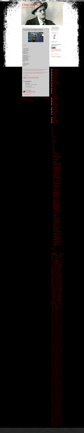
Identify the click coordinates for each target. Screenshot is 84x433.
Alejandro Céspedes (55, 120)
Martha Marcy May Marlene (54, 385)
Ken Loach (58, 376)
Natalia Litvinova (53, 303)
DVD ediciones (58, 354)
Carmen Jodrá (59, 348)
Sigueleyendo (59, 408)
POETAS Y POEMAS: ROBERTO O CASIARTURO (57, 217)
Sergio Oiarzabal (54, 407)
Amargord (52, 340)
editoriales (60, 332)
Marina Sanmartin (59, 384)
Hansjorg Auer (55, 365)
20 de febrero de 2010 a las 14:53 (30, 87)
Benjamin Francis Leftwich (54, 346)
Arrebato (55, 343)
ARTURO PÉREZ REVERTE (57, 211)
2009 (53, 248)
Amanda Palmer (53, 339)
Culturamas (53, 354)
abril (53, 147)
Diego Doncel (59, 356)
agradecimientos (54, 422)
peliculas (57, 261)
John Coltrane (60, 371)
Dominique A (57, 357)
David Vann (55, 356)
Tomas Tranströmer (54, 288)
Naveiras (59, 263)
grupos (54, 268)
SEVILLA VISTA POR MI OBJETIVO (56, 213)
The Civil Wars (57, 413)
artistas (60, 277)
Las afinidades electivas (54, 379)
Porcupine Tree (59, 397)
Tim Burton (58, 415)
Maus (60, 385)
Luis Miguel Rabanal (55, 82)
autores (61, 262)
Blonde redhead (53, 347)
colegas (56, 260)
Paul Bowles (59, 327)
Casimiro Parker (53, 311)
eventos (53, 259)
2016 (53, 128)
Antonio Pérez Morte (53, 342)
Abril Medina (53, 335)
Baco (56, 275)
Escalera (59, 276)
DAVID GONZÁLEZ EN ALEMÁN (56, 215)
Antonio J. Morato (58, 341)
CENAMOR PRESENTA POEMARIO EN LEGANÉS (57, 233)
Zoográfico (58, 421)
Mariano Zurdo (54, 119)
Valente (52, 283)
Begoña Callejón (56, 310)
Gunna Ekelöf (59, 364)
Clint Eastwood (58, 311)
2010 (53, 135)
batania (53, 284)
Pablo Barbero (53, 392)
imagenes (52, 274)
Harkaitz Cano (59, 365)
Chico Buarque (57, 350)
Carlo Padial (55, 348)
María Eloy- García (55, 122)
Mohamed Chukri (53, 282)
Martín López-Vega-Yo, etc (56, 83)
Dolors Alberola (53, 357)
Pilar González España (54, 296)
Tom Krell (61, 415)
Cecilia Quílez (53, 291)
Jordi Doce (54, 85)
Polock (60, 328)
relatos (54, 263)
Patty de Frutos (55, 327)
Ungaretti (61, 306)
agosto (54, 141)
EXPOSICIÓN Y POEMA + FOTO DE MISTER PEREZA (57, 231)
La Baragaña (52, 377)
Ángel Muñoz (27, 90)
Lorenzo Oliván (57, 321)
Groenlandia (53, 266)
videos (56, 255)
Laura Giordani (59, 379)
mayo (54, 145)
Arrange (52, 310)
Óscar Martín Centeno (53, 334)
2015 (53, 129)
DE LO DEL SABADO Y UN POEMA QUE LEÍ (57, 220)
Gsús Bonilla (54, 117)
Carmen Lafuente (53, 349)
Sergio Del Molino (60, 406)
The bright (58, 414)
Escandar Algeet (54, 314)
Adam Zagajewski (58, 335)
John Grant (58, 372)
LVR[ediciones (53, 271)
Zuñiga (61, 421)
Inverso (61, 368)
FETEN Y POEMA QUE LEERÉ (57, 210)
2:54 (57, 334)
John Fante (53, 372)
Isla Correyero (57, 369)
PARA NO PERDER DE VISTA (57, 180)
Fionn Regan (56, 361)
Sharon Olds (55, 408)
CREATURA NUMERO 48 (56, 199)
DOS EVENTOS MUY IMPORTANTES (56, 229)
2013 (53, 131)
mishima (52, 333)
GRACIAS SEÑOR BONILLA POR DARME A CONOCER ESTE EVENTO (57, 168)
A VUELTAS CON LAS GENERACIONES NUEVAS (57, 177)
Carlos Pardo (57, 285)
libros (56, 258)
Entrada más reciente (26, 98)
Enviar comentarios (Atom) (30, 100)
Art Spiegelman (59, 343)
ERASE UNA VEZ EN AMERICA (56, 201)
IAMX (54, 368)
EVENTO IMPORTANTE (56, 197)
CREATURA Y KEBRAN (56, 223)
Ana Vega (55, 340)
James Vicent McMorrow (57, 319)
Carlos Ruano (60, 310)
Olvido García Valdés (56, 326)
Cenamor (58, 349)
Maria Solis (55, 384)
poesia (60, 259)
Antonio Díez (54, 88)
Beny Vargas (59, 346)
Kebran (52, 277)
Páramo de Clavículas (57, 398)
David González (54, 96)
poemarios (59, 274)
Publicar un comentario (27, 94)
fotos (33, 78)
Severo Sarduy (59, 407)
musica (52, 261)
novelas (52, 264)
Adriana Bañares (54, 74)
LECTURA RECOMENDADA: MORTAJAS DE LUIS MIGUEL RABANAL (57, 205)
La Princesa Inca (57, 320)
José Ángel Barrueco (55, 72)
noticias (58, 271)
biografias (60, 422)
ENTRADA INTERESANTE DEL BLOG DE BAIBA (57, 227)
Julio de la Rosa (54, 376)
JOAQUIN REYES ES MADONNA (56, 161)
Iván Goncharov (55, 370)
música (56, 274)
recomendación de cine (58, 264)
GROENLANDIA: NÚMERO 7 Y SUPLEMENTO (57, 239)
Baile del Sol (59, 278)
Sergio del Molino (55, 106)
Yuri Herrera (54, 421)
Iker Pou (59, 318)
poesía (57, 266)
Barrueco (55, 270)
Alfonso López (58, 281)
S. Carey (56, 405)
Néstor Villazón (59, 282)
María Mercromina (55, 109)
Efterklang (61, 313)
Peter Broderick (53, 328)
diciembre (54, 136)
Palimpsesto (57, 392)
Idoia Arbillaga (57, 368)
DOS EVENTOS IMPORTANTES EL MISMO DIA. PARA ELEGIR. (57, 186)
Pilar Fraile (57, 328)
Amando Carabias (59, 339)
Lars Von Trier (59, 378)
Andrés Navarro (59, 340)
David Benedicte (54, 75)
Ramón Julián (59, 399)
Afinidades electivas (55, 111)
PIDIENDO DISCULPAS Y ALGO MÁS (56, 225)
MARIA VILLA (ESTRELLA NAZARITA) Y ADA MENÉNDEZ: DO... (56, 193)
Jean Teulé (52, 371)
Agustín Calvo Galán (54, 278)
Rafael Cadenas (55, 399)
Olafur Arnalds (57, 325)
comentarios (30, 78)
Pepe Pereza (54, 77)
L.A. (60, 376)
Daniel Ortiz (55, 355)
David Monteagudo (56, 313)
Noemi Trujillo (56, 390)
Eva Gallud (54, 93)
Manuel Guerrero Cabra (55, 383)
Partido (60, 392)
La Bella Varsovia (58, 377)
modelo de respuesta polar (57, 333)
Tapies (54, 412)
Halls (51, 365)
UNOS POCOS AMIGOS (56, 166)
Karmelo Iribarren (59, 292)
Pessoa (60, 304)
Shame (52, 408)
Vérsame (54, 332)
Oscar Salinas (53, 391)
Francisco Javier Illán (57, 362)
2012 (53, 132)
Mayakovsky (52, 386)
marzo (54, 148)
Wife (54, 419)
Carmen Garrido (58, 290)
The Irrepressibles (54, 414)
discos (53, 289)
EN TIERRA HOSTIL (56, 153)
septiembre (54, 140)
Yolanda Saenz (60, 297)
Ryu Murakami (52, 405)
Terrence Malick (58, 412)
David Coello (54, 114)
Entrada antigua (46, 98)
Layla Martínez (54, 112)
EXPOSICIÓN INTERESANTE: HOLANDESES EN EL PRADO (57, 208)
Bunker (53, 348)
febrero (54, 149)
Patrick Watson (56, 393)
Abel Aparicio (60, 334)
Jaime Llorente (59, 370)
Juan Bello (53, 101)
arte (55, 267)
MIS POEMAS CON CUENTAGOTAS (55, 159)
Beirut (60, 300)
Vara (53, 307)
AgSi (61, 335)
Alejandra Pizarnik (58, 299)
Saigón (59, 405)
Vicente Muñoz (60, 283)
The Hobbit (60, 413)
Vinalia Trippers (54, 297)
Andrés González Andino (54, 300)
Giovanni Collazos (53, 292)
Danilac (59, 355)
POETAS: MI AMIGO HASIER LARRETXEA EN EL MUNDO (57, 241)
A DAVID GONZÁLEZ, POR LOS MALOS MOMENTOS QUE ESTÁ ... (57, 164)
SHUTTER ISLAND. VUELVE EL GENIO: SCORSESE (57, 183)
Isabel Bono (53, 369)
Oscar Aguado (60, 390)
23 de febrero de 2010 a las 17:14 (30, 92)
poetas (38, 78)
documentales (58, 298)
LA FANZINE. (55, 235)
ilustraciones (53, 299)
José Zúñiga (32, 69)
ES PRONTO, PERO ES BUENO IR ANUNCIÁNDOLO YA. (57, 157)
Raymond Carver (56, 305)
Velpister (55, 283)
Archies (58, 342)
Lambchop (56, 378)
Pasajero (52, 393)
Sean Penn (55, 406)
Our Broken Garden (58, 391)
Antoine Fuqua (53, 341)
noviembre (54, 137)
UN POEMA (54, 152)
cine (61, 261)
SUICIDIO (54, 181)
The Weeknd (56, 306)
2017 (53, 127)
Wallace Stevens (57, 307)
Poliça (52, 305)
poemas (35, 78)
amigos (27, 78)
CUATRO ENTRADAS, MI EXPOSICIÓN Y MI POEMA (57, 237)
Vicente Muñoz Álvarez (55, 69)
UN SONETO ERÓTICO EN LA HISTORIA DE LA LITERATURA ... (57, 196)
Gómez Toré (54, 80)
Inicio (37, 98)
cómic (57, 332)
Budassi (61, 347)
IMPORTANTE (55, 318)
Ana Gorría (52, 275)
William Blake (57, 419)
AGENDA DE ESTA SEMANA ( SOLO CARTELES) (57, 222)
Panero (56, 304)
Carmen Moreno (60, 275)
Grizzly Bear (55, 364)
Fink (52, 361)
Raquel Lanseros (53, 400)
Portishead (52, 398)
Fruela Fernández (55, 104)
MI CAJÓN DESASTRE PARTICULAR (56, 190)
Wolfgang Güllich (57, 420)
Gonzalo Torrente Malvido (55, 363)
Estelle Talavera (59, 314)
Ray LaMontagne (59, 400)
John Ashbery (56, 371)
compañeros (60, 288)
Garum (61, 362)
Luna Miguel (54, 90)
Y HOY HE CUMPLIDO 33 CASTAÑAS (56, 173)
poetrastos (57, 284)
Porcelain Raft (53, 397)
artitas (57, 422)
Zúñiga (54, 298)
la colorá (57, 289)
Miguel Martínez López (55, 98)
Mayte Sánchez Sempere (58, 386)
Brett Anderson (57, 347)
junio (53, 144)
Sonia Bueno (60, 296)
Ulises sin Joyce (31, 4)
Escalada (59, 270)
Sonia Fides (54, 91)
